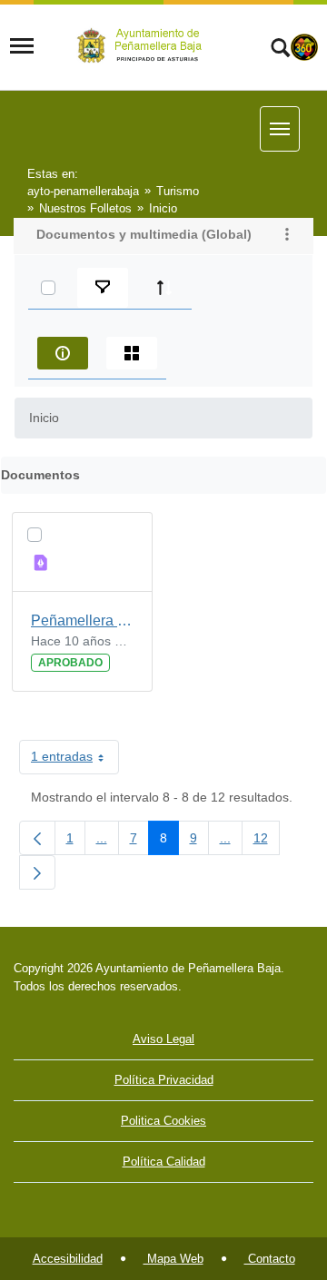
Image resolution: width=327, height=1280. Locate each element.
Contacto (269, 1258)
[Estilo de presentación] (131, 353)
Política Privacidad (163, 1080)
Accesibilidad (68, 1258)
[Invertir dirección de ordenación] (164, 287)
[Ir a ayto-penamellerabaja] (142, 45)
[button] (287, 236)
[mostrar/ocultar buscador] (280, 49)
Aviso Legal (163, 1039)
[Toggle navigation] (22, 46)
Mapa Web (173, 1258)
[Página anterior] (37, 838)
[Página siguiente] (37, 872)
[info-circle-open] (62, 353)
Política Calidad (164, 1161)
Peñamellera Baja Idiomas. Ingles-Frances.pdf (82, 620)
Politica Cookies (163, 1120)
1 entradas (75, 760)
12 (266, 841)
